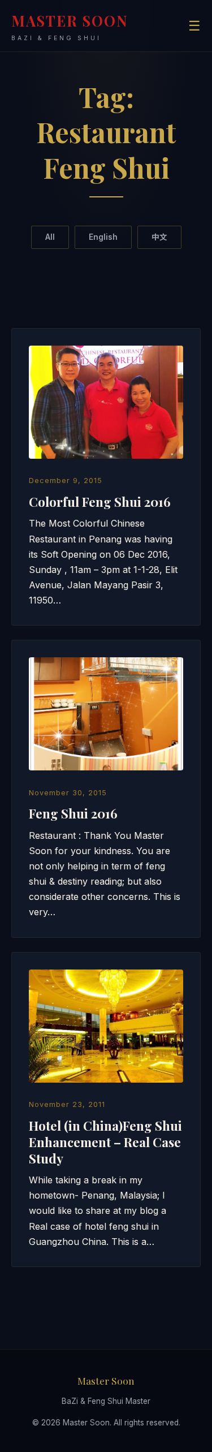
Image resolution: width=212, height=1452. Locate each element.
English (103, 237)
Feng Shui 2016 (73, 813)
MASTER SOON (69, 26)
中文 (159, 237)
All (50, 237)
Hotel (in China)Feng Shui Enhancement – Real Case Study (105, 1142)
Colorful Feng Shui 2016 (100, 501)
